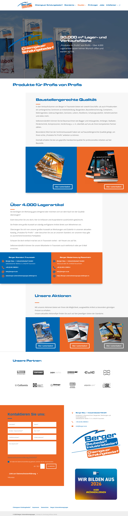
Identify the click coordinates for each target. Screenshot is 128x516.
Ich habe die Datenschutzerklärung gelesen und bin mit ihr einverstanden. (32, 461)
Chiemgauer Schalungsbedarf (49, 5)
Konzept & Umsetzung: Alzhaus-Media (46, 514)
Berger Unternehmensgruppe (59, 507)
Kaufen (81, 5)
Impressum (35, 507)
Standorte (69, 5)
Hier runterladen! (62, 187)
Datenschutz (45, 507)
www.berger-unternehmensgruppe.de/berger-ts (21, 275)
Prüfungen (93, 5)
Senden (51, 466)
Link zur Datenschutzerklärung (22, 473)
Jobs (102, 5)
